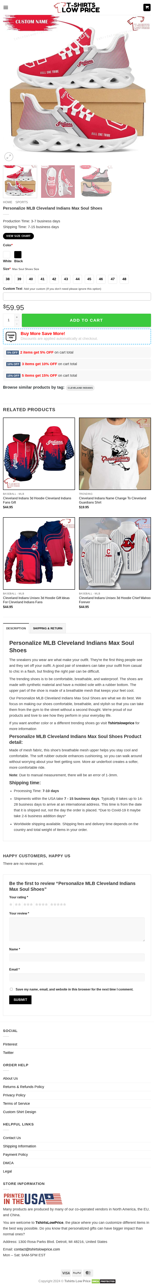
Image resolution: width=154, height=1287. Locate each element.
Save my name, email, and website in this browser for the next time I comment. (74, 989)
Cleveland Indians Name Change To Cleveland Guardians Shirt (112, 500)
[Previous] (11, 88)
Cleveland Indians (80, 388)
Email (14, 969)
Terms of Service (16, 1104)
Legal (7, 1171)
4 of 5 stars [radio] (41, 905)
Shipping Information (19, 1146)
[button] (5, 7)
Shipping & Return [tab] (48, 628)
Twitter (8, 1053)
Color (8, 245)
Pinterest (10, 1044)
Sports (21, 202)
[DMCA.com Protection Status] (103, 1281)
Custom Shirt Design (19, 1112)
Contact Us (12, 1138)
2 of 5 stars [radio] (17, 905)
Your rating (18, 897)
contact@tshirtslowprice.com (37, 1249)
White (7, 261)
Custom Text (12, 288)
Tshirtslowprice (121, 723)
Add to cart (86, 320)
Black (18, 261)
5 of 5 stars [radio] (57, 905)
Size (7, 269)
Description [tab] (16, 628)
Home (7, 202)
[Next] (143, 88)
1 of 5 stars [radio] (10, 905)
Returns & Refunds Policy (23, 1087)
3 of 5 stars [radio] (27, 905)
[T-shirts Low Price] (77, 7)
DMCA (8, 1163)
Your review (19, 913)
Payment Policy (15, 1155)
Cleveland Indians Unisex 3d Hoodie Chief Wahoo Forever (115, 600)
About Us (10, 1078)
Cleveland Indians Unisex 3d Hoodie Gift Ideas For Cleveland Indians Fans (36, 600)
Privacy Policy (14, 1095)
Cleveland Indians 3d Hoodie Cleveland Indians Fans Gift (37, 500)
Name (14, 949)
